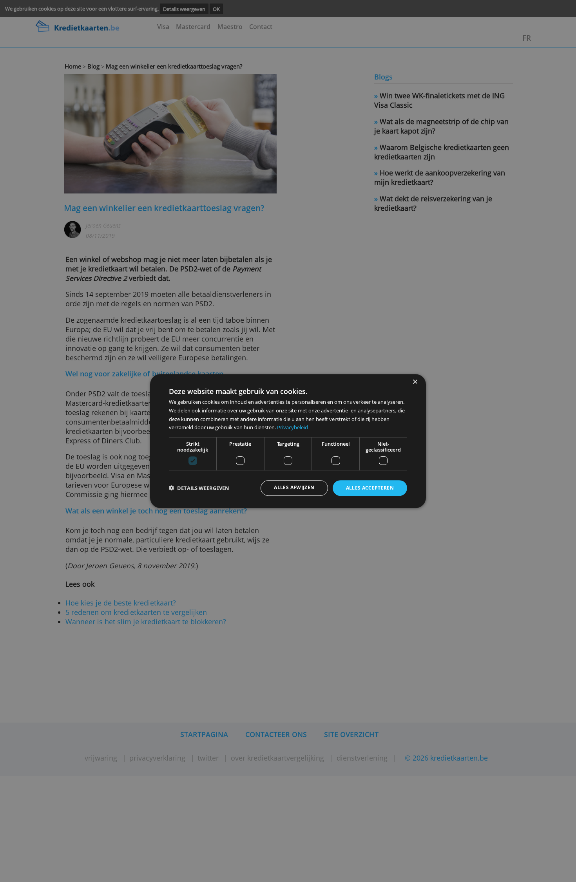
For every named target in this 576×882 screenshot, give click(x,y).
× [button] (414, 382)
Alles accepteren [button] (370, 488)
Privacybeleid (292, 427)
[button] (199, 488)
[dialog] (288, 441)
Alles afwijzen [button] (294, 487)
